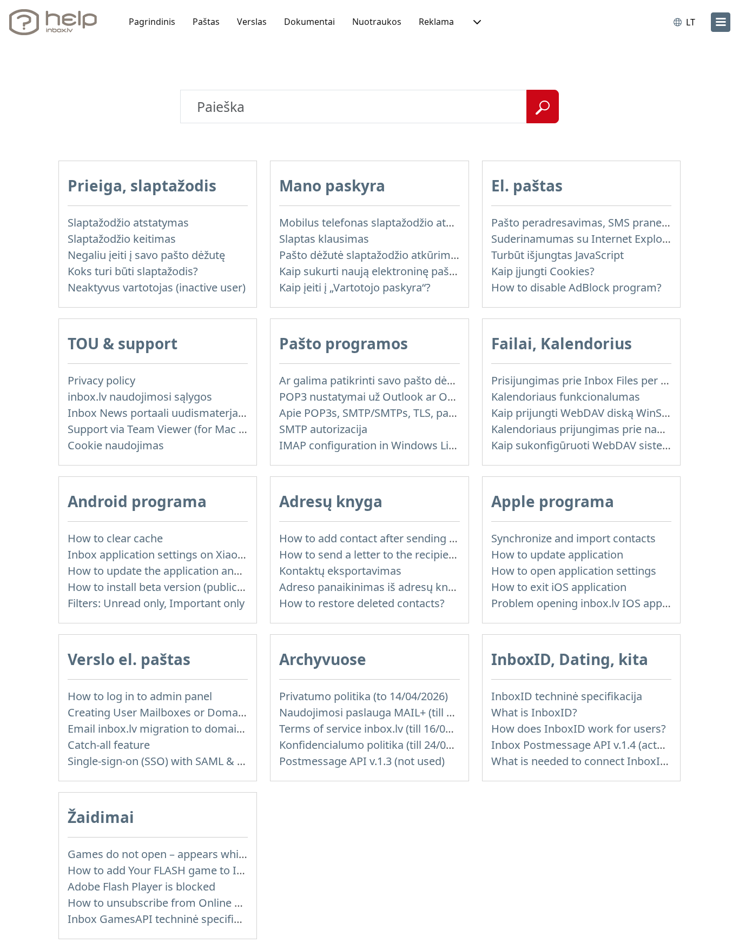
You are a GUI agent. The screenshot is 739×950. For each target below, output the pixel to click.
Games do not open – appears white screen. (177, 854)
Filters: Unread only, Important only (156, 603)
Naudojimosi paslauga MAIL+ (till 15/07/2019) (392, 712)
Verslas (252, 22)
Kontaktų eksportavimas (340, 570)
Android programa (137, 501)
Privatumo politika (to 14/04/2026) (363, 696)
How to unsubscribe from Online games (168, 902)
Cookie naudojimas (116, 445)
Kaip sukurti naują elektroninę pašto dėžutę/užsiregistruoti (425, 271)
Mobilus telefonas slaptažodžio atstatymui (384, 222)
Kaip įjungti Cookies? (543, 271)
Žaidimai (101, 817)
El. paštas (527, 185)
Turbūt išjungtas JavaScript (557, 255)
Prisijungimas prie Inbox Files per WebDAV (597, 380)
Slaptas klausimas (324, 238)
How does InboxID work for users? (578, 728)
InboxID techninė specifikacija (566, 696)
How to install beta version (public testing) (173, 587)
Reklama (436, 22)
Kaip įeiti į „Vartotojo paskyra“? (355, 287)
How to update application (557, 554)
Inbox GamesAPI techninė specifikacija (165, 919)
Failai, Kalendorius (561, 343)
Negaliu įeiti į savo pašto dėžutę (146, 255)
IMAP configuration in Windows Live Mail (381, 445)
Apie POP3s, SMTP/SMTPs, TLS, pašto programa (398, 413)
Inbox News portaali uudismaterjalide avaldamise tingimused (221, 413)
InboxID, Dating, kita (569, 659)
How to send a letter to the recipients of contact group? (417, 554)
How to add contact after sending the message (396, 538)
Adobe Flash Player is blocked (141, 886)
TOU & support (122, 343)
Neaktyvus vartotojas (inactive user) (157, 287)
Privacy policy (101, 380)
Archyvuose (322, 659)
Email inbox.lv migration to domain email (170, 728)
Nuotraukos (376, 22)
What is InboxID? (534, 712)
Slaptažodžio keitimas (122, 238)
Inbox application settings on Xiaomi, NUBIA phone (196, 554)
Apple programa (552, 501)
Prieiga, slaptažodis (142, 185)
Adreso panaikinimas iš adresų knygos (375, 587)
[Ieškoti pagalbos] (542, 106)
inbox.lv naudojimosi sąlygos (140, 396)
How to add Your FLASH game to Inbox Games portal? (203, 870)
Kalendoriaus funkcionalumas (565, 396)
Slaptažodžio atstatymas (128, 222)
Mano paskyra (332, 185)
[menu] (720, 22)
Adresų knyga (330, 501)
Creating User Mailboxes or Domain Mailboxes (184, 712)
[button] (476, 22)
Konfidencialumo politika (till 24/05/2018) (381, 745)
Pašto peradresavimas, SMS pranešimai (590, 222)
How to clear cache (115, 538)
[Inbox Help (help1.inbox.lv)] (57, 22)
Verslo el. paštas (129, 659)
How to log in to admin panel (140, 696)
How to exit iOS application (558, 587)
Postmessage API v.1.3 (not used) (362, 761)
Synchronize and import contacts (573, 538)
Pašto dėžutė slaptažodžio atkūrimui (369, 255)
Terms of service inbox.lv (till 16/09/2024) (380, 728)
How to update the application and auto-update (186, 570)
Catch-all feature (109, 745)
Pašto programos (343, 343)
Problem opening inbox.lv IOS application (594, 603)
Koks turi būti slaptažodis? (133, 271)
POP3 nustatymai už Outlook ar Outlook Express (400, 396)
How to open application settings (573, 570)
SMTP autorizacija (323, 429)
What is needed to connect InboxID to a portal (606, 761)
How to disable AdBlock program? (576, 287)
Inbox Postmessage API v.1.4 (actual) (583, 745)
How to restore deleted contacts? (362, 603)
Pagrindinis (152, 22)
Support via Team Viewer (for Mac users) (168, 429)
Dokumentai (309, 22)
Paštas (206, 22)
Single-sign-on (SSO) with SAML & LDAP (166, 761)
